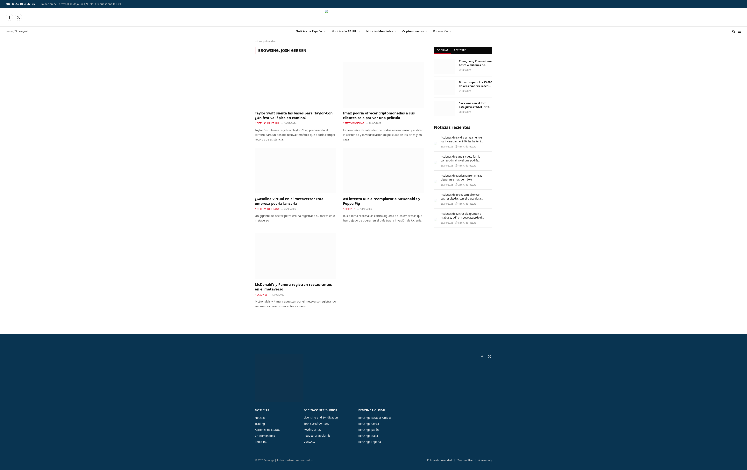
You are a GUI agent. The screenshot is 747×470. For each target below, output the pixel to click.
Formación (440, 31)
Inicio (258, 41)
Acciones (349, 209)
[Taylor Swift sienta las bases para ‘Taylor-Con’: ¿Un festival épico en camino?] (295, 84)
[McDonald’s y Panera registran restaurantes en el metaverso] (295, 256)
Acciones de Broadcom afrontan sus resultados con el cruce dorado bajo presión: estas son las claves (462, 198)
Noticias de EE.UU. (344, 31)
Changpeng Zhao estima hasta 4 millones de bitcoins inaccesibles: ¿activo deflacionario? (475, 63)
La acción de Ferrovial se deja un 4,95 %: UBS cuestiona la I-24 (81, 4)
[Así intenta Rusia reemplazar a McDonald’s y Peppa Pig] (383, 170)
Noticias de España (309, 31)
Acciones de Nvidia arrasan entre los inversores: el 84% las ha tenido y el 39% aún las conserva (462, 141)
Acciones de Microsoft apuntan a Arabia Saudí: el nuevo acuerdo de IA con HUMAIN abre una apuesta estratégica (462, 219)
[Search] (733, 31)
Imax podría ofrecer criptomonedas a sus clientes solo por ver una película (379, 115)
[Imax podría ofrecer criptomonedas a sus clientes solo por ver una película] (383, 84)
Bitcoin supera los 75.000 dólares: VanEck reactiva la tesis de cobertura (475, 84)
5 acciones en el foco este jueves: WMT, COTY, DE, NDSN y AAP (475, 105)
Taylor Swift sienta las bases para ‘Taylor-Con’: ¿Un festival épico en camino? (294, 115)
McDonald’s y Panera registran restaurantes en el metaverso (293, 286)
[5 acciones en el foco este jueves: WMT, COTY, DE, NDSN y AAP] (444, 108)
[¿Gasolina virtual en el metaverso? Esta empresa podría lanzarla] (295, 170)
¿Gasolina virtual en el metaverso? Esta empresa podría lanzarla (289, 201)
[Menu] (739, 31)
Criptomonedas (413, 31)
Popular (443, 50)
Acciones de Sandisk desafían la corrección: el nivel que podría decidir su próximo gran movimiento (460, 162)
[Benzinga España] (373, 17)
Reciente (460, 50)
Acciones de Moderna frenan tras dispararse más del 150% (461, 177)
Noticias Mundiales (379, 31)
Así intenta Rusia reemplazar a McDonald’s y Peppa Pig (381, 201)
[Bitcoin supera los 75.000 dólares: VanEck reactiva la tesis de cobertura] (444, 87)
